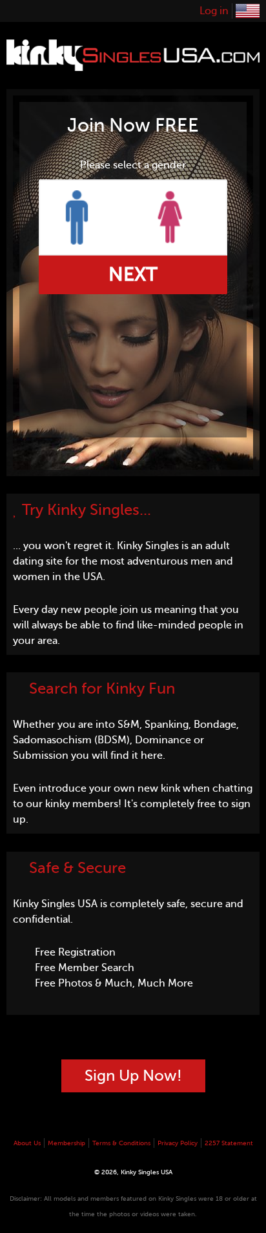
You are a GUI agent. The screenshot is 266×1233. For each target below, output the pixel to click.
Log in (214, 11)
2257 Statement (229, 1143)
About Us (27, 1143)
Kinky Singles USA (248, 11)
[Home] (133, 63)
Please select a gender (133, 165)
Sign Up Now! (133, 1076)
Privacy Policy (178, 1143)
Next (133, 274)
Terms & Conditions (121, 1143)
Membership (66, 1143)
